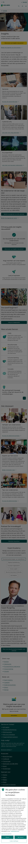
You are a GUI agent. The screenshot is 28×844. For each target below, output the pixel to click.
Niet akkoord (20, 837)
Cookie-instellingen (14, 841)
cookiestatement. (15, 831)
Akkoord (7, 837)
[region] (14, 815)
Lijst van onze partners (6, 834)
